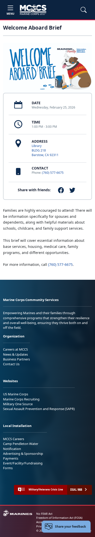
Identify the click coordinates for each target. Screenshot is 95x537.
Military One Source (18, 404)
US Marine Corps (15, 394)
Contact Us (11, 364)
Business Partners (16, 359)
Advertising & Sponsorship (23, 453)
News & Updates (15, 354)
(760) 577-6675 (53, 172)
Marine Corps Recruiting (21, 399)
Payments (10, 458)
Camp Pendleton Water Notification (20, 446)
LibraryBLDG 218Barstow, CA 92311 (45, 150)
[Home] (33, 10)
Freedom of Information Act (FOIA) (59, 518)
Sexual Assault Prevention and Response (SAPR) (39, 408)
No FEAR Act (44, 513)
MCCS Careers (13, 439)
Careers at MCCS (15, 349)
